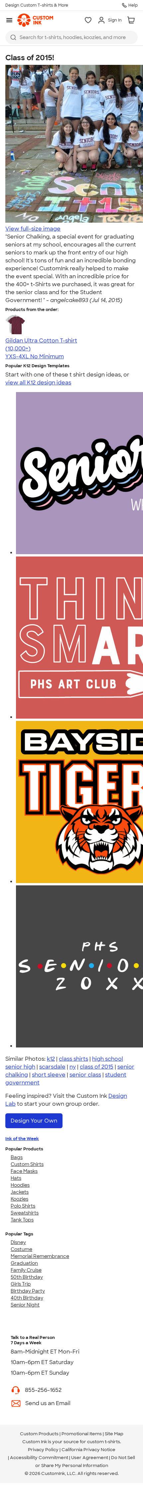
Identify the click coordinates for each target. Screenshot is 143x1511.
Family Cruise (26, 1270)
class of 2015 (96, 1066)
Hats (16, 1178)
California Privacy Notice (88, 1449)
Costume (21, 1249)
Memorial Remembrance (40, 1256)
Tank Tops (22, 1220)
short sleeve (49, 1074)
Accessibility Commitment (39, 1457)
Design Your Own (34, 1120)
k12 (51, 1058)
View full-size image (33, 228)
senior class (85, 1074)
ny (73, 1066)
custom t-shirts (103, 1441)
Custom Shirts (27, 1164)
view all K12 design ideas (38, 382)
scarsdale (52, 1066)
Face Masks (24, 1171)
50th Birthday (27, 1277)
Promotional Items (82, 1434)
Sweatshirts (25, 1213)
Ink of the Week (22, 1138)
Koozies (19, 1199)
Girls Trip (21, 1284)
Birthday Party (28, 1291)
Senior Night (25, 1305)
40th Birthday (27, 1298)
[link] (35, 20)
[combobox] (71, 37)
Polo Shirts (23, 1206)
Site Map (114, 1434)
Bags (17, 1157)
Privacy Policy (43, 1449)
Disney (18, 1242)
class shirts (73, 1058)
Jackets (20, 1192)
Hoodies (20, 1185)
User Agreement (89, 1457)
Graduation (24, 1263)
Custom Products (39, 1434)
